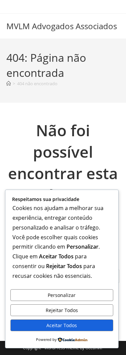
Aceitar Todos (61, 325)
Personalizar (62, 295)
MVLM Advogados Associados (61, 26)
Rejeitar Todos (62, 310)
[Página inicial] (8, 84)
